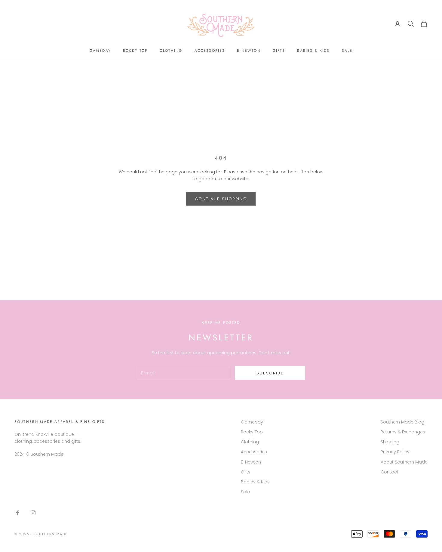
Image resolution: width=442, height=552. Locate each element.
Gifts (279, 50)
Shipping (390, 442)
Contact (389, 472)
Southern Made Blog (402, 422)
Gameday (100, 50)
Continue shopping (221, 199)
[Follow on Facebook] (17, 513)
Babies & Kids (313, 50)
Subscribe (270, 373)
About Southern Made (404, 462)
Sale (347, 50)
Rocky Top (135, 50)
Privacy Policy (395, 452)
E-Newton (248, 50)
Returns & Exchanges (403, 432)
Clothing (171, 50)
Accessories (210, 50)
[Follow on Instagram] (33, 513)
